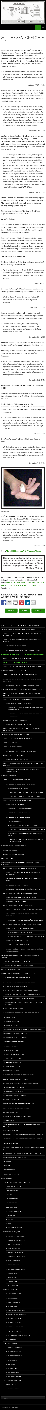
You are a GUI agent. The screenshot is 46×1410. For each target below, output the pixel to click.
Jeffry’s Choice (6, 1178)
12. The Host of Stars (10, 1025)
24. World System (12, 1285)
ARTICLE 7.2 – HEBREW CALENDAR (13, 854)
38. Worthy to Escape (10, 1130)
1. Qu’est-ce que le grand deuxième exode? (18, 961)
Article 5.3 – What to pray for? (14, 755)
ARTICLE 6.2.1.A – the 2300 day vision (20, 809)
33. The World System (10, 1112)
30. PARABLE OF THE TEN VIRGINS (16, 1314)
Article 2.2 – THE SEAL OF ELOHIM (15, 662)
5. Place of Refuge (12, 1199)
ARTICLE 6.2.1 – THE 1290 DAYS (15, 804)
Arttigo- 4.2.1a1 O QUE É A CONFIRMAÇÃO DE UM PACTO (26, 936)
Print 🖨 (11, 610)
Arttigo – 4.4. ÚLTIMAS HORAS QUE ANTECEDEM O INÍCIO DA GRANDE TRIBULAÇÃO (25, 950)
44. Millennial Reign (12, 1372)
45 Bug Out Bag (11, 1385)
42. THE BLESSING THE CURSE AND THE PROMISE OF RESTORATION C (23, 1148)
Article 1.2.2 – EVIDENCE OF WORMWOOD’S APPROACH (23, 650)
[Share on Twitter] (9, 602)
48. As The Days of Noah (11, 1174)
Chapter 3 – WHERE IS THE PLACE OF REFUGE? (15, 671)
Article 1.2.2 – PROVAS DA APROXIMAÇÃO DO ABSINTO (23, 889)
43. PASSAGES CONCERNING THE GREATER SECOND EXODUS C (22, 1153)
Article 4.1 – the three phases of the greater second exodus (21, 694)
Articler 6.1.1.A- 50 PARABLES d (18, 788)
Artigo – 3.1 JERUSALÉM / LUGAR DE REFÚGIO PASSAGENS (24, 910)
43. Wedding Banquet (13, 1368)
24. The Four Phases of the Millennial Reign (18, 1075)
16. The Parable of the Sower (13, 1042)
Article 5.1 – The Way (10, 743)
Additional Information (12, 1381)
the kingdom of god (15, 821)
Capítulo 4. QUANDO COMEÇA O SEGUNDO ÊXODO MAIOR (22, 924)
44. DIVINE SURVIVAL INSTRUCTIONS (14, 1157)
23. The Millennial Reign (11, 1071)
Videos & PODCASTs (7, 858)
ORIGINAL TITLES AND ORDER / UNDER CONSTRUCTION (18, 974)
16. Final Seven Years (13, 1248)
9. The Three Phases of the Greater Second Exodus (21, 1013)
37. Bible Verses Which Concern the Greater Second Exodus (21, 1125)
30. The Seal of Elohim (11, 1100)
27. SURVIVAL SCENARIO (13, 1302)
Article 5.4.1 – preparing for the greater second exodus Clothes (22, 770)
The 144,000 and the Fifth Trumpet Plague (23, 551)
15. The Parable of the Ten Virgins (15, 1038)
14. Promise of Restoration (15, 1240)
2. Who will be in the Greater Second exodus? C (19, 982)
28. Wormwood (11, 1306)
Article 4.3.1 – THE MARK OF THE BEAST (18, 724)
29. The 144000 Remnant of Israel (14, 1095)
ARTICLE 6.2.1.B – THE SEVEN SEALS (18, 813)
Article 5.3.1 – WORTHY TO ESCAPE (17, 759)
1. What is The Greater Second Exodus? (16, 1182)
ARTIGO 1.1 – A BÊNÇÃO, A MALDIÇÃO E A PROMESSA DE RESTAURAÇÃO (23, 874)
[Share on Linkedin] (27, 602)
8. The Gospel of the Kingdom (13, 1009)
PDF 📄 (24, 610)
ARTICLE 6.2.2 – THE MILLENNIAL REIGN (18, 817)
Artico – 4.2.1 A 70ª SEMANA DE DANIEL (20, 932)
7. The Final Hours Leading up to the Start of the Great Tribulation (22, 1003)
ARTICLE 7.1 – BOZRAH (10, 850)
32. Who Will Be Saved (13, 1323)
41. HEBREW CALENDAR (10, 1143)
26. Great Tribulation (13, 1298)
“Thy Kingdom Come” (10, 1343)
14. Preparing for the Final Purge (15, 1033)
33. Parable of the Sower (14, 1327)
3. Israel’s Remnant (12, 1190)
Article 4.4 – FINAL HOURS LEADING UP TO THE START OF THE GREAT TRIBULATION (22, 729)
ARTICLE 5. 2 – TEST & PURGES (12, 747)
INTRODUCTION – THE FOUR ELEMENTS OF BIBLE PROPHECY (20, 625)
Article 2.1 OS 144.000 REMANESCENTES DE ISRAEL (22, 897)
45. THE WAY (7, 1161)
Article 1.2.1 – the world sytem (16, 646)
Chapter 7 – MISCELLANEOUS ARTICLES (13, 846)
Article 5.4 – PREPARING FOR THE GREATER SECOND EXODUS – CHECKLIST (23, 764)
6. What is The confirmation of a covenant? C (19, 998)
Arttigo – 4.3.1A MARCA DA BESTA (19, 945)
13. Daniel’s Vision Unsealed (15, 1236)
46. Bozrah (7, 1166)
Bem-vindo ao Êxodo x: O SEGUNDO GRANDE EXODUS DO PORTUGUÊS (20, 863)
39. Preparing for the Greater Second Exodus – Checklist (23, 1135)
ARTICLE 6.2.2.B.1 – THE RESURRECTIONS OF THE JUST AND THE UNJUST (26, 841)
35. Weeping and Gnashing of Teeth (18, 1335)
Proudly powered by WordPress (10, 1407)
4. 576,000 (9, 1195)
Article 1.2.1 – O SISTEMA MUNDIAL (17, 885)
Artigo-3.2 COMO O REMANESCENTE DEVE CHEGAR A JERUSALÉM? (23, 915)
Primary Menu (43, 27)
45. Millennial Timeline (13, 1376)
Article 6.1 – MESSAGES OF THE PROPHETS (16, 780)
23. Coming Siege (11, 1281)
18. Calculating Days (13, 1261)
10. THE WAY (9, 1219)
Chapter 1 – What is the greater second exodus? (18, 629)
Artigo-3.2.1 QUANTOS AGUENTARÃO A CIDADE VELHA (25, 920)
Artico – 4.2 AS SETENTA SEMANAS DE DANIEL (20, 928)
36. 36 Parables (8, 1120)
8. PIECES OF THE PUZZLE (13, 1211)
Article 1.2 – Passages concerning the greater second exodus (22, 641)
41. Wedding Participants (14, 1252)
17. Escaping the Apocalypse (15, 1257)
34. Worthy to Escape (13, 1331)
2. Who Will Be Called (13, 1186)
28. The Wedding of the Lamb (13, 1091)
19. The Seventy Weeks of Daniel (14, 1054)
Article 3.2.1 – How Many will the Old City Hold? (22, 685)
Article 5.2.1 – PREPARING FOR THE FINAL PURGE (21, 751)
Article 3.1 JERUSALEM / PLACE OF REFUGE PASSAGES (20, 675)
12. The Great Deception (14, 1228)
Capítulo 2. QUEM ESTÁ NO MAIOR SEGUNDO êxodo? (20, 893)
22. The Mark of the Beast (12, 1066)
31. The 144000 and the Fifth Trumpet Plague (18, 1104)
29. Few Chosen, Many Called (16, 1310)
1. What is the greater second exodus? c (17, 978)
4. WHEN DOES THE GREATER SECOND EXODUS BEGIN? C (20, 990)
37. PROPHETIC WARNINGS (14, 1347)
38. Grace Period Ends (13, 1352)
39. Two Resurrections (14, 1356)
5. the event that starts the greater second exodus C (22, 994)
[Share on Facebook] (3, 602)
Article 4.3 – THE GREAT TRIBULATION (15, 720)
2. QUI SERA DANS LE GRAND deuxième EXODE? (18, 965)
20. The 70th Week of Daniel (13, 1058)
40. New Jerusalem (12, 1360)
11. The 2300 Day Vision (11, 1021)
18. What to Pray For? (10, 1050)
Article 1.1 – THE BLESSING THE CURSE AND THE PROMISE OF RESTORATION (22, 634)
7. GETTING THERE (11, 1207)
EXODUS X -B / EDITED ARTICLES (11, 969)
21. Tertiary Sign (11, 1273)
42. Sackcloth (10, 1364)
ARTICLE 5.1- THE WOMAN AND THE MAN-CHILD (18, 738)
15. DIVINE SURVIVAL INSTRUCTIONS (17, 1244)
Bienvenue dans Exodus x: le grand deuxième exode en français (20, 956)
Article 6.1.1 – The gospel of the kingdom (20, 784)
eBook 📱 (38, 610)
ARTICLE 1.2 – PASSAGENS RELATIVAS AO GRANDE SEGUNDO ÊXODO (24, 880)
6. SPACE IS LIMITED (11, 1203)
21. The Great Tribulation (12, 1062)
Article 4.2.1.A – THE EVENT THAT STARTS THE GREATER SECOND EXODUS (25, 709)
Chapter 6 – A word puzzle (10, 776)
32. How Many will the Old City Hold (16, 1108)
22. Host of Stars (11, 1277)
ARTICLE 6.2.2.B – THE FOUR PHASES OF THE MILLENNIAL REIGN (25, 834)
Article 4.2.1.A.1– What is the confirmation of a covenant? (26, 715)
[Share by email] (33, 602)
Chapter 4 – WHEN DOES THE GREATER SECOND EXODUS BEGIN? (21, 689)
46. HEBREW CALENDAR (13, 1389)
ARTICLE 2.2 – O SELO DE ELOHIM (16, 901)
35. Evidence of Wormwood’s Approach (17, 1116)
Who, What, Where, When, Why (14, 1232)
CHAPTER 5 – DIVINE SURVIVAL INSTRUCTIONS (15, 734)
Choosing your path (10, 1290)
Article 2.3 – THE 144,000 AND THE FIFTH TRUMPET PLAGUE (22, 666)
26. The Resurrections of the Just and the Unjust (20, 1083)
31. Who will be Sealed (13, 1319)
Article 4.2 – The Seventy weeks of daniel (17, 699)
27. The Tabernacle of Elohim (13, 1087)
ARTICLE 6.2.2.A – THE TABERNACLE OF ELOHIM (22, 825)
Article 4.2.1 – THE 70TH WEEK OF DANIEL (19, 703)
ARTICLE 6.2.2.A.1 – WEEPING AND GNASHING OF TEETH (27, 829)
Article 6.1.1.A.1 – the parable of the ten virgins (26, 792)
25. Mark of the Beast (13, 1294)
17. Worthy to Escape (10, 1046)
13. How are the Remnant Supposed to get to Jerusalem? (23, 1029)
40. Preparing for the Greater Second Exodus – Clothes (22, 1139)
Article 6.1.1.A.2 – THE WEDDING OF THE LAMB (25, 796)
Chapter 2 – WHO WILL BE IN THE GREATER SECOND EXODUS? (22, 654)
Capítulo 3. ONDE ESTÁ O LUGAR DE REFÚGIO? (18, 905)
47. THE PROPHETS (9, 1170)
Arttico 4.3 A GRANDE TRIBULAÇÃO (17, 941)
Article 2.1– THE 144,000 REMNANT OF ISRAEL (18, 658)
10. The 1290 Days (9, 1017)
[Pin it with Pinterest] (21, 602)
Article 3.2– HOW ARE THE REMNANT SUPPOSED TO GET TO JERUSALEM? (22, 680)
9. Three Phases (11, 1215)
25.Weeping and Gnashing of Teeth (15, 1079)
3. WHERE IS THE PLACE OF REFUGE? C (15, 986)
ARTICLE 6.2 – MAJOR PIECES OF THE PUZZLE (17, 800)
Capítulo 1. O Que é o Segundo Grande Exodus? (19, 868)
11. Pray (8, 1223)
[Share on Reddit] (15, 602)
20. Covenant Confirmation (15, 1269)
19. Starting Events (12, 1265)
